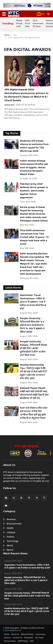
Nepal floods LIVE (19, 23)
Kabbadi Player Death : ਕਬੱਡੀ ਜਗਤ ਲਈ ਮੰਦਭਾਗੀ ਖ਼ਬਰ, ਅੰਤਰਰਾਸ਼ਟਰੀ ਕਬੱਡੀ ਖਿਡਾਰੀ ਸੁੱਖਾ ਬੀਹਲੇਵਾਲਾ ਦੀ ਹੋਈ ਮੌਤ (34, 393)
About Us (15, 634)
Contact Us (17, 638)
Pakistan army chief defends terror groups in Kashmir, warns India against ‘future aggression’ (34, 191)
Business (11, 519)
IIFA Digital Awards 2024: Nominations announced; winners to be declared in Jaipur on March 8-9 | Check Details (26, 95)
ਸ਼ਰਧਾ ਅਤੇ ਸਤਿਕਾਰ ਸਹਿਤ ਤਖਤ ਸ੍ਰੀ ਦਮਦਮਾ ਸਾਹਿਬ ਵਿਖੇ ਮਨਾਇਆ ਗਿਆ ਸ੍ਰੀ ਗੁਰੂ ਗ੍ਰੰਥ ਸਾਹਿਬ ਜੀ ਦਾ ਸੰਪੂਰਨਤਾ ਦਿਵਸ (33, 413)
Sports (10, 550)
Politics (10, 536)
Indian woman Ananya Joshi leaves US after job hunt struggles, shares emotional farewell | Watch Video (34, 167)
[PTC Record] (28, 453)
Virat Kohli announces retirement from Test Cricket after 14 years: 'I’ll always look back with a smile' (34, 237)
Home (6, 35)
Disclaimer (28, 638)
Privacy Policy (10, 641)
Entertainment (14, 523)
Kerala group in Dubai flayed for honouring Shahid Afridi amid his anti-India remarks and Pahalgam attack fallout (34, 214)
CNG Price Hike (27, 23)
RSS (32, 641)
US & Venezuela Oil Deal (38, 23)
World (10, 545)
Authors (7, 638)
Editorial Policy (27, 634)
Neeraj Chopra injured (49, 23)
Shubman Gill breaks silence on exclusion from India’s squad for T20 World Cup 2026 (34, 145)
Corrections (40, 634)
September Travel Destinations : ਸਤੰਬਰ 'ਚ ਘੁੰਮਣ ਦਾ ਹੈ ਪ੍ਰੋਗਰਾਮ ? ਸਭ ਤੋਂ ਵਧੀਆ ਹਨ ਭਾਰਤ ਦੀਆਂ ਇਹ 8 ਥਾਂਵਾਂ (33, 302)
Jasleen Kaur (9, 105)
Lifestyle (11, 532)
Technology (12, 541)
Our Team (39, 638)
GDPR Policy (23, 641)
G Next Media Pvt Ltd (12, 630)
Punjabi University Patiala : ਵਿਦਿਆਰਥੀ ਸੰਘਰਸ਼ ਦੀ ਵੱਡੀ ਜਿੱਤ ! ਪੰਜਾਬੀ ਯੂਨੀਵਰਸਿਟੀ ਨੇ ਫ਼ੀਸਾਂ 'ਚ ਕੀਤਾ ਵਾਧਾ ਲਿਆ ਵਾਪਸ (33, 348)
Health (10, 528)
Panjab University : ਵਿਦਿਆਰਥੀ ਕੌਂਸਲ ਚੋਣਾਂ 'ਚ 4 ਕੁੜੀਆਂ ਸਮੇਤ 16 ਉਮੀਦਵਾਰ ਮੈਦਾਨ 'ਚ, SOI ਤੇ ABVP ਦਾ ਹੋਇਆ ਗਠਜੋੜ (32, 325)
